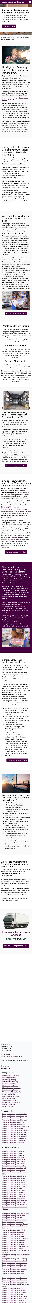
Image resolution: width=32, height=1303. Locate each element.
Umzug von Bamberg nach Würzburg (14, 1290)
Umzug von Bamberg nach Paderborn (14, 1280)
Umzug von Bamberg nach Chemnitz (14, 1220)
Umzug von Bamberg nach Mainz (13, 1232)
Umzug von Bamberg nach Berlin (13, 1151)
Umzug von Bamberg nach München (14, 1176)
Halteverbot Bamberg (9, 1084)
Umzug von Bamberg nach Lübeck (13, 1234)
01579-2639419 (8, 1054)
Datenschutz (5, 1068)
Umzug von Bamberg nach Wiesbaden (14, 1205)
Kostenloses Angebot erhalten (16, 313)
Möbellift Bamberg (8, 1106)
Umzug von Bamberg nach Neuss (13, 1273)
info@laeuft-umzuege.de (14, 1056)
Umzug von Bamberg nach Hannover (14, 1182)
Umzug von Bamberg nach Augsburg (14, 1180)
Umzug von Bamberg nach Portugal (14, 1138)
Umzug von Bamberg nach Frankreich (14, 1132)
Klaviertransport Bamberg (10, 1086)
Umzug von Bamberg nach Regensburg (15, 1278)
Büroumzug (5, 507)
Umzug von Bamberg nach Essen (13, 1155)
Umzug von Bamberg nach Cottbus (13, 1162)
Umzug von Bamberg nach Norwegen (14, 1116)
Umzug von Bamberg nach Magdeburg (15, 1224)
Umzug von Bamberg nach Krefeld (13, 1230)
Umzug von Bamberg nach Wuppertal (14, 1194)
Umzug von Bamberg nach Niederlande (15, 1130)
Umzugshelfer (12, 349)
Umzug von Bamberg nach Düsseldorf (14, 1186)
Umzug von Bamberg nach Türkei (13, 1122)
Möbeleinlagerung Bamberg (11, 1088)
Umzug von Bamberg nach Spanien (13, 1140)
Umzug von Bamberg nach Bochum (13, 1192)
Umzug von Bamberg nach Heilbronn (14, 1292)
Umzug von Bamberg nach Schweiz (13, 1142)
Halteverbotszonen (15, 284)
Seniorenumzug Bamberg (10, 1090)
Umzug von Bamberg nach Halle (12, 1222)
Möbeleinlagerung (13, 539)
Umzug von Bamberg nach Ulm (12, 1294)
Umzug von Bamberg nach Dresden (14, 1164)
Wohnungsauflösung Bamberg (12, 1092)
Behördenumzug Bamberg (11, 1102)
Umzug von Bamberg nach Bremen (13, 1160)
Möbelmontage (12, 495)
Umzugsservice (24, 493)
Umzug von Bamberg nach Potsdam (14, 1166)
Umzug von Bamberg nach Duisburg (14, 1190)
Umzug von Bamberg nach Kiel (12, 1218)
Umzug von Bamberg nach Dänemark (14, 1136)
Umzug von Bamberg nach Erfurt (13, 1236)
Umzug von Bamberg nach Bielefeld (14, 1196)
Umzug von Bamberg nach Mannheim (14, 1201)
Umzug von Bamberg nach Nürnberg (14, 1178)
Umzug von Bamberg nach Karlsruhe (14, 1203)
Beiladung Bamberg (8, 1104)
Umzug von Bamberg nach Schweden (14, 1120)
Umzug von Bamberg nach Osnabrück (14, 1261)
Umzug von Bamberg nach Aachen (13, 1216)
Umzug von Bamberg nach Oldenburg (14, 1259)
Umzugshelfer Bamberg (10, 1100)
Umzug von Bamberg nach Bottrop (13, 1300)
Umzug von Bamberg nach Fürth (12, 1288)
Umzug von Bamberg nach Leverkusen (14, 1263)
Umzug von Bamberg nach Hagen (13, 1244)
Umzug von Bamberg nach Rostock (13, 1240)
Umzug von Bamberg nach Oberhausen (15, 1238)
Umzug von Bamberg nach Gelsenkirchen (15, 1214)
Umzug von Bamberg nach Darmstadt (14, 1267)
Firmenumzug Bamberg (10, 1082)
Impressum (5, 1066)
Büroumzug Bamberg (9, 1078)
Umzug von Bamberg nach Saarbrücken (15, 1246)
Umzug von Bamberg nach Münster (14, 1199)
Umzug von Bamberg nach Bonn (12, 1153)
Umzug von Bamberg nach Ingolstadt (14, 1282)
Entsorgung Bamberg (9, 1094)
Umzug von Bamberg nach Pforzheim (14, 1296)
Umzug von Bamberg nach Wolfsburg (14, 1298)
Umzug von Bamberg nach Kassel (13, 1242)
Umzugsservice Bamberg (10, 1076)
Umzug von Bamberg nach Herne (13, 1271)
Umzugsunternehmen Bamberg (13, 2)
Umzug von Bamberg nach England (13, 1124)
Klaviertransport (14, 507)
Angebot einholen (9, 26)
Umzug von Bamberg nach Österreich (14, 1134)
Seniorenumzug (22, 509)
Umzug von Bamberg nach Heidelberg (14, 1269)
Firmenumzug (16, 537)
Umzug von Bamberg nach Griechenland (15, 1126)
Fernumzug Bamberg (9, 1080)
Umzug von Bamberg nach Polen (13, 1118)
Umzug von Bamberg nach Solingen (14, 1265)
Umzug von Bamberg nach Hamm (13, 1248)
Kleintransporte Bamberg (10, 1096)
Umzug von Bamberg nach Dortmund (14, 1184)
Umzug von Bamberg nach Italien (13, 1128)
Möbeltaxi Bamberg (8, 1098)
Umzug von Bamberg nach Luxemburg (14, 1114)
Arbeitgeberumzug (7, 509)
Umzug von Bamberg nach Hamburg (14, 1170)
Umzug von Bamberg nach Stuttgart (14, 1168)
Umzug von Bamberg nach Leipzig (13, 1158)
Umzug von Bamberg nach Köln (12, 1188)
